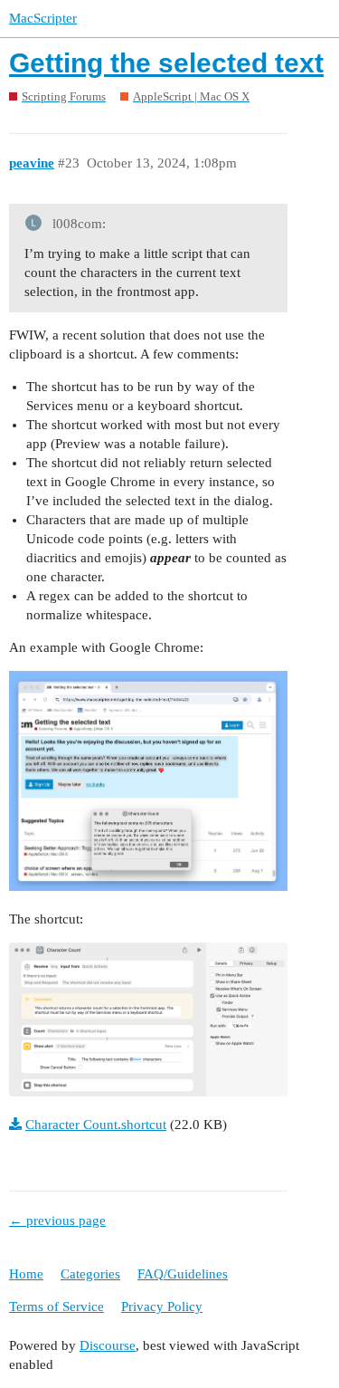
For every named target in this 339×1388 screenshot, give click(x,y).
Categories (90, 1274)
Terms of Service (56, 1306)
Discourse (108, 1345)
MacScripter (43, 18)
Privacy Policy (161, 1306)
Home (26, 1274)
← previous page (57, 1220)
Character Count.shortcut (95, 1124)
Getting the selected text (166, 63)
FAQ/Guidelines (182, 1274)
